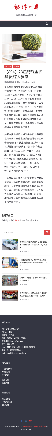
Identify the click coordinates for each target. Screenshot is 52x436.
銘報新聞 (5, 383)
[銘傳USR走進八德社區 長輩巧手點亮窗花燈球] (10, 282)
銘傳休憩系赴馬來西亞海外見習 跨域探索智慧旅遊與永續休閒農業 (33, 294)
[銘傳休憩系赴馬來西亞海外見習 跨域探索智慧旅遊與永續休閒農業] (10, 297)
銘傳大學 (5, 380)
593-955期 (8, 66)
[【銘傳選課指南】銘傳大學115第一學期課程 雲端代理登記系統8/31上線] (10, 265)
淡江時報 (5, 375)
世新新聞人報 (7, 369)
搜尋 (47, 232)
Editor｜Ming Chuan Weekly (26, 82)
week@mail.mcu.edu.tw (16, 353)
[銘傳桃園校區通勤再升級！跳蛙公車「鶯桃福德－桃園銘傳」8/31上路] (10, 247)
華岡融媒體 (6, 372)
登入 (17, 220)
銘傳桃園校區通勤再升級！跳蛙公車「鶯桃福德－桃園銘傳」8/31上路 (33, 244)
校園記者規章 (7, 402)
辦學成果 (16, 66)
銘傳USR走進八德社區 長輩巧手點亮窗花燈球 (33, 279)
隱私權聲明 (6, 399)
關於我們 (5, 405)
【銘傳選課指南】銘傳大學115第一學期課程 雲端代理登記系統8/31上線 (34, 262)
